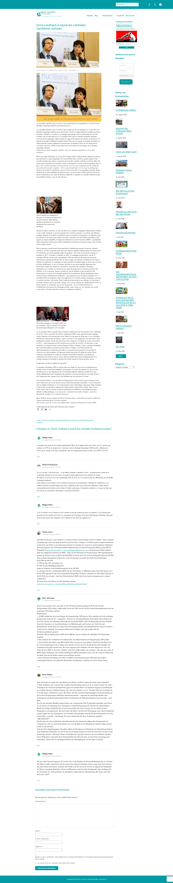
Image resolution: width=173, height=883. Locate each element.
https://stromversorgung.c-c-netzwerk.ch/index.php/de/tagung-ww (66, 550)
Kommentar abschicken (47, 868)
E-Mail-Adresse (42, 839)
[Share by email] (49, 409)
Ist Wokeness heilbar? (126, 110)
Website (38, 847)
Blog (96, 16)
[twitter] (154, 4)
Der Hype (120, 346)
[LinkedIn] (160, 4)
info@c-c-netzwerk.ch (100, 879)
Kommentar (41, 801)
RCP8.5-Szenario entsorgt (124, 327)
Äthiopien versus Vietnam (124, 171)
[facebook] (149, 4)
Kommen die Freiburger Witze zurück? (123, 131)
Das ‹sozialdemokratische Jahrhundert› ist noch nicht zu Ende (126, 275)
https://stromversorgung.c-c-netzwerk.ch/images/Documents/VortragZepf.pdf (62, 584)
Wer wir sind (130, 16)
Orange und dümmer (126, 232)
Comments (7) (73, 70)
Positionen (120, 16)
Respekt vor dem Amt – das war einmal (127, 213)
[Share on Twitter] (41, 409)
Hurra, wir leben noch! (126, 152)
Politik (65, 70)
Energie (60, 70)
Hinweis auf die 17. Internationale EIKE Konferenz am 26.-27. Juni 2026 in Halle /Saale (126, 302)
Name (38, 831)
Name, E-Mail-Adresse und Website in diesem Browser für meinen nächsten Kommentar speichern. (74, 858)
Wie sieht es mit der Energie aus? (125, 192)
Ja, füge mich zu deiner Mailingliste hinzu (56, 863)
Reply (38, 456)
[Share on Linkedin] (45, 409)
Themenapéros (107, 16)
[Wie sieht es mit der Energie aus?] (121, 187)
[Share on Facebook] (37, 409)
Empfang (90, 16)
